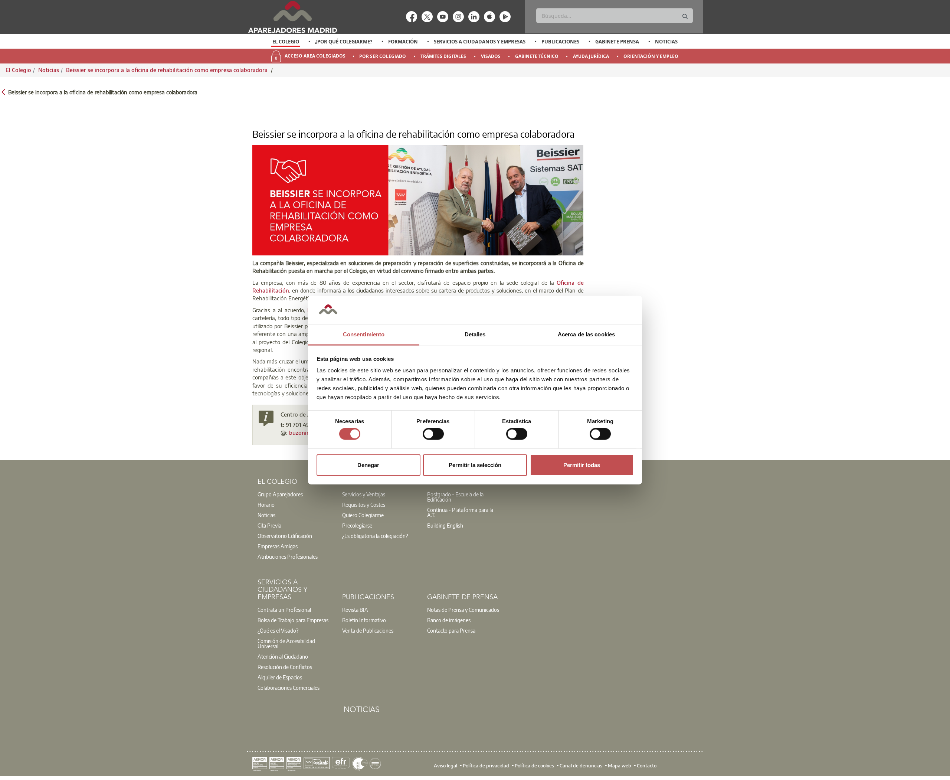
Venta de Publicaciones (367, 630)
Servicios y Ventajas (363, 494)
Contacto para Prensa (451, 630)
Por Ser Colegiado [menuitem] (382, 56)
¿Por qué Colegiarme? (343, 41)
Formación (403, 41)
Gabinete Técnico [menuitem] (536, 56)
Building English (445, 525)
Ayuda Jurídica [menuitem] (591, 56)
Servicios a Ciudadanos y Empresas (479, 41)
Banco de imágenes (449, 620)
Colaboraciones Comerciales (289, 687)
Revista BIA (355, 609)
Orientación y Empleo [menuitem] (650, 56)
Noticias (666, 41)
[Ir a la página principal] (292, 17)
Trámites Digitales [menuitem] (443, 56)
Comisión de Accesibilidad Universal (286, 643)
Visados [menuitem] (491, 56)
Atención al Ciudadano (283, 656)
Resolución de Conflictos (285, 666)
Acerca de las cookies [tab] (586, 334)
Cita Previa (269, 525)
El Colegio (285, 41)
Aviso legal (445, 765)
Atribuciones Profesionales (288, 556)
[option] (286, 41)
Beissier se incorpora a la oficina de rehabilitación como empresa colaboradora (167, 69)
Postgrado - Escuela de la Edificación (455, 497)
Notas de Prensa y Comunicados (463, 609)
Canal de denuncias (581, 765)
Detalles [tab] (475, 334)
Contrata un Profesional (284, 609)
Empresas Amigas (278, 546)
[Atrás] (3, 91)
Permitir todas (581, 464)
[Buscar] (685, 17)
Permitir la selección (475, 464)
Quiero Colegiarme (363, 515)
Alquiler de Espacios (280, 677)
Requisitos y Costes (363, 504)
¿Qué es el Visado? (278, 630)
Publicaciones (560, 41)
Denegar (368, 464)
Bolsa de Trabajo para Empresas (293, 620)
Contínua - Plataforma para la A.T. (460, 512)
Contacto (646, 765)
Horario (266, 504)
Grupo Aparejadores (280, 494)
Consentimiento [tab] (363, 334)
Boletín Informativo (364, 620)
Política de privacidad (486, 765)
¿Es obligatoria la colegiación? (375, 535)
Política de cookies (534, 765)
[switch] (433, 434)
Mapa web (619, 765)
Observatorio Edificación (285, 535)
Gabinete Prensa (617, 41)
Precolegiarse (357, 525)
